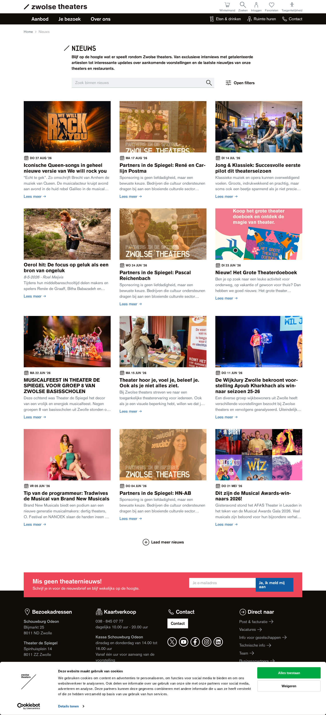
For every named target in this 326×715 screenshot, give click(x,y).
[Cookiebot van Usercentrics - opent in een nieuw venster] (28, 706)
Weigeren (289, 686)
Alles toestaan (289, 673)
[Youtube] (183, 642)
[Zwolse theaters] (59, 6)
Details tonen (68, 706)
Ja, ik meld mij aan (272, 584)
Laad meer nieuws (167, 542)
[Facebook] (195, 642)
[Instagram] (206, 642)
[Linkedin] (218, 642)
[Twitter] (172, 642)
